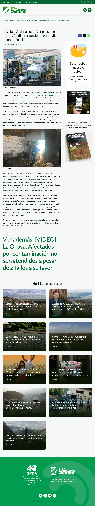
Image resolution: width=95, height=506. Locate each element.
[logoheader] (14, 7)
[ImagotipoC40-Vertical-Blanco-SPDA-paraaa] (32, 466)
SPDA (41, 501)
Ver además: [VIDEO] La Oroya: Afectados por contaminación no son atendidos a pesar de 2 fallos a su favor (30, 253)
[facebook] (81, 2)
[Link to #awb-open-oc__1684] (90, 10)
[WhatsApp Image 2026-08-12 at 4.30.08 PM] (78, 132)
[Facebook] (80, 36)
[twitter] (84, 2)
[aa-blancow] (63, 468)
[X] (84, 36)
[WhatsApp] (88, 36)
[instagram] (88, 2)
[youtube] (91, 2)
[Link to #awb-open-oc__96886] (85, 10)
